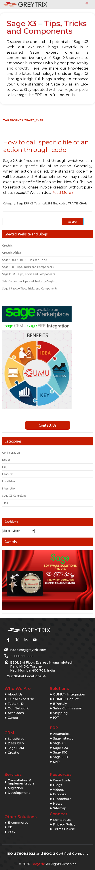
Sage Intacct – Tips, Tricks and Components (30, 288)
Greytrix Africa (11, 252)
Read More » (63, 192)
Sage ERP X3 (25, 203)
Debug (6, 459)
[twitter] (17, 639)
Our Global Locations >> (26, 676)
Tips (5, 502)
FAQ (5, 466)
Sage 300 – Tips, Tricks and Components (28, 266)
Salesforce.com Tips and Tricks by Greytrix (29, 281)
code (62, 203)
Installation (9, 481)
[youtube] (34, 639)
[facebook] (8, 639)
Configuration (11, 452)
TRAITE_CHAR (77, 203)
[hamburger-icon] (87, 3)
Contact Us (48, 425)
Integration (9, 488)
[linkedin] (26, 639)
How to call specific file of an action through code (46, 145)
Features (7, 474)
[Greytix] (41, 630)
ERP (54, 728)
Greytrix (7, 245)
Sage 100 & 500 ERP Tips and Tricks (25, 259)
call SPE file (49, 203)
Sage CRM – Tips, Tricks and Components (28, 274)
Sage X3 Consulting (14, 495)
